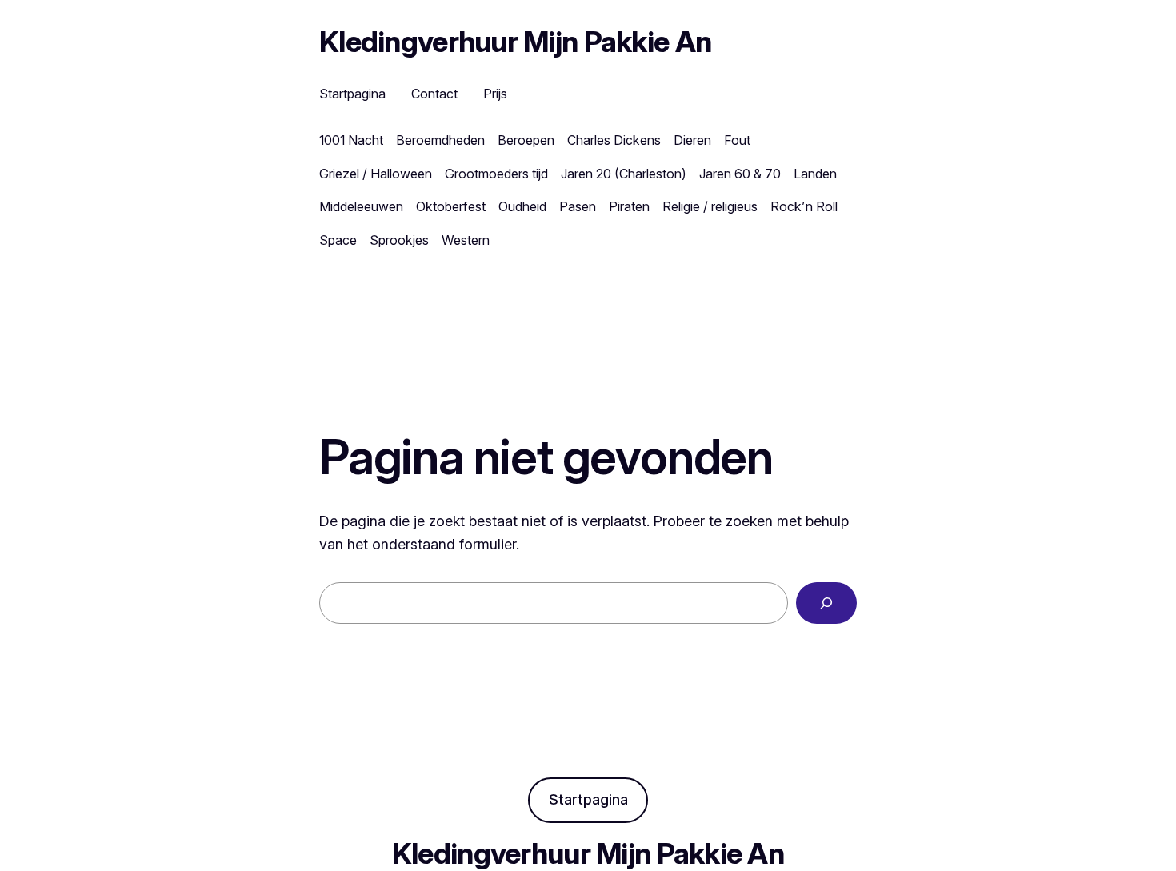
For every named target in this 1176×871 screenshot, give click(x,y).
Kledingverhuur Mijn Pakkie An (515, 41)
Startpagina (588, 799)
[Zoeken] (826, 603)
